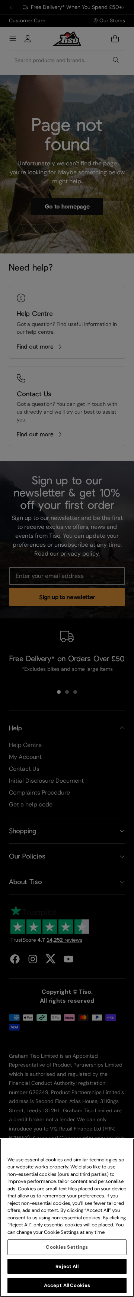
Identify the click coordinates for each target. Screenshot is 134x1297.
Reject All (66, 1266)
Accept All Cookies (67, 1285)
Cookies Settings (67, 1247)
